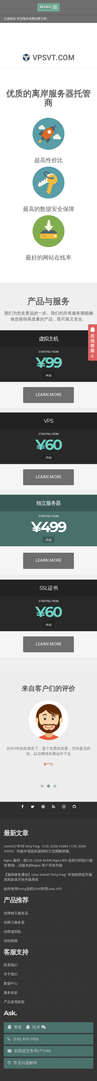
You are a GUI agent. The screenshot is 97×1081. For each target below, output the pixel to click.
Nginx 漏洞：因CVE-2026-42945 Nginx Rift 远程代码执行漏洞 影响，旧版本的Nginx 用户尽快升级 (48, 863)
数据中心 (11, 984)
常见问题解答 (24, 1063)
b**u (48, 764)
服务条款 (11, 993)
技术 (35, 1027)
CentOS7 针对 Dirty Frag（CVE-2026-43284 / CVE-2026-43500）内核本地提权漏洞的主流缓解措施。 (45, 849)
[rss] (53, 807)
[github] (74, 807)
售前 (17, 1027)
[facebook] (22, 807)
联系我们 (11, 965)
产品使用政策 (14, 1002)
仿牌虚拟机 (12, 932)
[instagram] (63, 807)
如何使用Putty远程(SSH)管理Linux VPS (33, 889)
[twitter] (32, 807)
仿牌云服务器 (14, 923)
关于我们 (11, 974)
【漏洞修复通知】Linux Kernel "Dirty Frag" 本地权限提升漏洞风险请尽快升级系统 (48, 877)
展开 (92, 342)
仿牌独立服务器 (16, 913)
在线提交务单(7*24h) (32, 1051)
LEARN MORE (48, 395)
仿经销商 (11, 941)
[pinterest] (43, 807)
